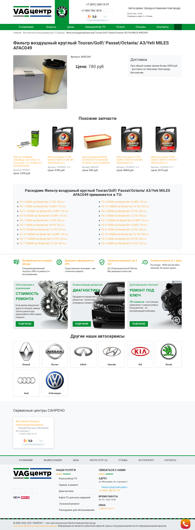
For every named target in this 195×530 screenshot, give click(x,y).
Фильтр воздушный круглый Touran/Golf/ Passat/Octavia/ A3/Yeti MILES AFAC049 (107, 32)
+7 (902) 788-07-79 (109, 490)
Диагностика (66, 491)
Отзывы (141, 26)
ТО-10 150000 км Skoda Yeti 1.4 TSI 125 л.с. (125, 206)
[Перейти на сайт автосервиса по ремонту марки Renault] (26, 354)
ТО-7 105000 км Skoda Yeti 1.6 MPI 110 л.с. (125, 220)
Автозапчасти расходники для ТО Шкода (44, 32)
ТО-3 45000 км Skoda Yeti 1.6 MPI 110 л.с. (124, 201)
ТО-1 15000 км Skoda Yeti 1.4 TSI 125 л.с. (42, 220)
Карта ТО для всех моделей (74, 497)
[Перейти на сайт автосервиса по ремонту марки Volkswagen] (55, 383)
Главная (17, 32)
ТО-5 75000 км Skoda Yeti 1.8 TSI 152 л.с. (124, 238)
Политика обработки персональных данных (35, 526)
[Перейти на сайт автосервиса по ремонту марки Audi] (26, 383)
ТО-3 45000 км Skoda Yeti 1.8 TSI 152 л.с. (124, 211)
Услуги (120, 26)
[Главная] (32, 11)
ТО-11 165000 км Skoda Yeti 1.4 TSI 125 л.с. (44, 238)
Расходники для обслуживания (76, 510)
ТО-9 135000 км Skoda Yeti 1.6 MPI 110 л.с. (43, 215)
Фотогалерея (146, 460)
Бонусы (51, 26)
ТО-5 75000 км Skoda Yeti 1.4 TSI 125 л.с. (124, 229)
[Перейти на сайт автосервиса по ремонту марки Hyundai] (112, 354)
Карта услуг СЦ (98, 460)
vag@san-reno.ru (106, 508)
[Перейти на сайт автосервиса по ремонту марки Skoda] (169, 354)
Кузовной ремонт (69, 503)
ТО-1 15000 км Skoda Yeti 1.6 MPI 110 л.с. (43, 206)
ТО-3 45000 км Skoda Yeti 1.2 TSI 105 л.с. (124, 215)
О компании (26, 26)
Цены (70, 26)
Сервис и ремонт (68, 484)
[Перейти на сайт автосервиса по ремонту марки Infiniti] (83, 354)
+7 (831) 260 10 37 (97, 4)
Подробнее (24, 324)
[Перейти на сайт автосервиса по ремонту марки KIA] (140, 354)
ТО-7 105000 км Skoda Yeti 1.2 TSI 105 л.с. (43, 243)
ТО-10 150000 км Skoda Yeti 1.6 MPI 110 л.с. (44, 234)
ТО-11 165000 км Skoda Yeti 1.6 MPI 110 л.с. (44, 211)
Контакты (163, 26)
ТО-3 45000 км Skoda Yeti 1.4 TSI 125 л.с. (124, 243)
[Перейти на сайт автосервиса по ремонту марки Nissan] (55, 354)
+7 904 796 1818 (91, 10)
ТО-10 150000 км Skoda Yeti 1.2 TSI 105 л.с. (125, 234)
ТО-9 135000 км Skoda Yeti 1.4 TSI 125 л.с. (43, 229)
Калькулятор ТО (95, 26)
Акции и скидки (53, 460)
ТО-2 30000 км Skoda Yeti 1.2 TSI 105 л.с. (42, 201)
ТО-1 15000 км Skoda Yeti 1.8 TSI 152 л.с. (42, 225)
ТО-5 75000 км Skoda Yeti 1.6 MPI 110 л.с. (124, 225)
